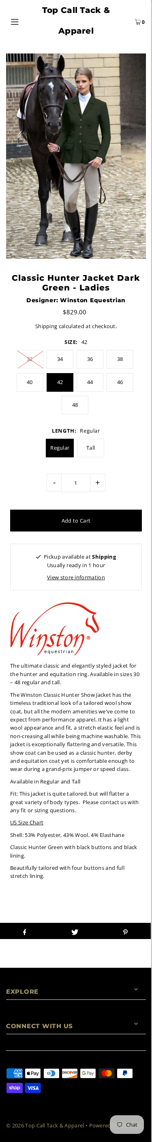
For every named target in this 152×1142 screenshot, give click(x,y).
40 (30, 382)
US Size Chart (26, 822)
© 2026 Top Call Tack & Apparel (45, 1125)
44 (90, 382)
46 (120, 382)
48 (75, 404)
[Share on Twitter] (74, 931)
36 (90, 359)
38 (120, 359)
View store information (76, 577)
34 (60, 359)
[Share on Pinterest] (125, 931)
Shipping (46, 326)
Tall (90, 447)
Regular (59, 447)
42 (60, 382)
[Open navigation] (24, 21)
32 (30, 359)
